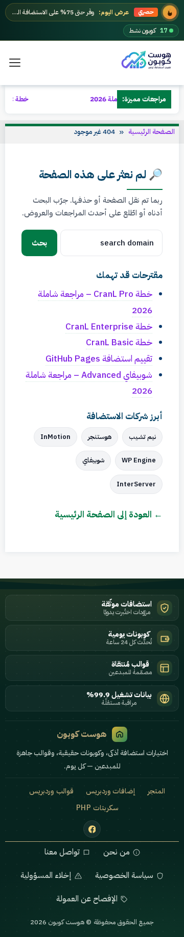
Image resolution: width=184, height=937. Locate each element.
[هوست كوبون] (148, 60)
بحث (39, 243)
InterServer (136, 484)
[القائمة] (15, 62)
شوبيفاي (93, 460)
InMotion (55, 437)
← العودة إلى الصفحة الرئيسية (109, 514)
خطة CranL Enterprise (108, 326)
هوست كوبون (82, 734)
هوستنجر (99, 437)
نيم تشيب (142, 437)
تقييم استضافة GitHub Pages (98, 358)
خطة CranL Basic (119, 342)
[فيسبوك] (92, 829)
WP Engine (139, 460)
